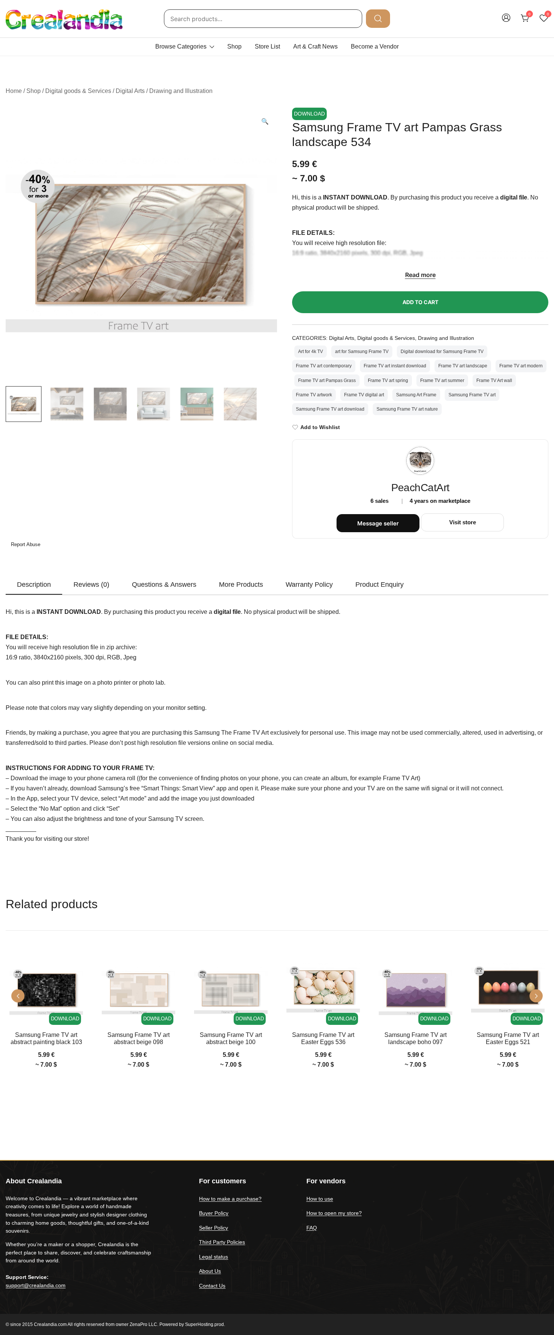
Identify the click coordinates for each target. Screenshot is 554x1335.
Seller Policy (213, 1228)
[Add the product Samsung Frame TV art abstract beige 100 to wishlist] (261, 965)
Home (14, 91)
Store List (267, 46)
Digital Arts (130, 91)
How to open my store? (334, 1213)
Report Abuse (24, 544)
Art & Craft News (315, 46)
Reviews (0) (91, 584)
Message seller (378, 523)
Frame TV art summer (442, 380)
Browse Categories (181, 46)
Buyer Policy (213, 1213)
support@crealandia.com (36, 1285)
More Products (241, 584)
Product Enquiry (379, 584)
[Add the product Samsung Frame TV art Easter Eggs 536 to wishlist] (353, 965)
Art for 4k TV (310, 351)
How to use (319, 1199)
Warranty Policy (309, 584)
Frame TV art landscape (462, 365)
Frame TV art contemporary (324, 365)
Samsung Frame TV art (472, 394)
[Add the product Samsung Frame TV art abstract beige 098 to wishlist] (168, 965)
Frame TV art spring (388, 380)
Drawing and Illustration (181, 91)
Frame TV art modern (521, 365)
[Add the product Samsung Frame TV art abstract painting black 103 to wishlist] (76, 965)
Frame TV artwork (314, 394)
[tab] (34, 585)
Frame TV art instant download (395, 365)
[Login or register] (506, 21)
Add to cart (420, 302)
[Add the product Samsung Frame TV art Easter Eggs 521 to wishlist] (538, 965)
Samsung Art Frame (416, 394)
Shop (234, 46)
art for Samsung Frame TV (362, 351)
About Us (210, 1271)
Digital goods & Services (78, 91)
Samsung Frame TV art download (330, 409)
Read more (420, 275)
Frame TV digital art (364, 394)
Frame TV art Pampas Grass (327, 380)
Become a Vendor (375, 46)
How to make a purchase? (230, 1199)
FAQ (311, 1228)
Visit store (462, 522)
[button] (265, 122)
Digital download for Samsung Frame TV (442, 351)
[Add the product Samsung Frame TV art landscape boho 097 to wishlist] (445, 965)
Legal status (213, 1257)
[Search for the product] (378, 18)
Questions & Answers (164, 584)
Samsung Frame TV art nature (407, 409)
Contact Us (212, 1286)
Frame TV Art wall (494, 380)
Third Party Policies (222, 1242)
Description (34, 584)
